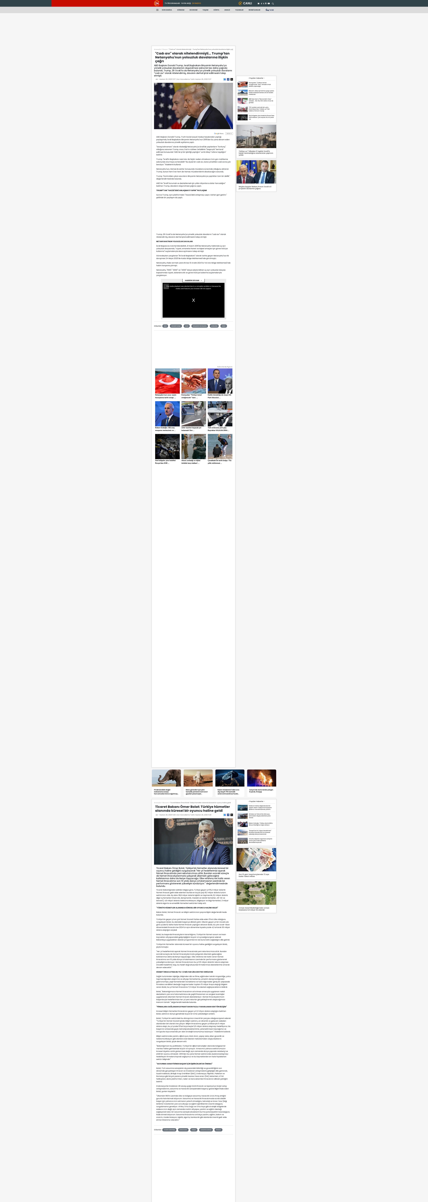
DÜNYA (216, 10)
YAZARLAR (239, 10)
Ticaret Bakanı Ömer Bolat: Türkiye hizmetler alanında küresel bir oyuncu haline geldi (200, 803)
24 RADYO (196, 3)
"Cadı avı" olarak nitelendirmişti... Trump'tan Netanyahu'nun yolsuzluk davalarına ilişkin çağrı (201, 49)
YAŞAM (205, 10)
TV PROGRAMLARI (172, 3)
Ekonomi (166, 803)
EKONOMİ (193, 10)
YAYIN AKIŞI (186, 3)
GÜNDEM (180, 10)
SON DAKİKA (167, 10)
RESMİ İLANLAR (254, 10)
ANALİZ (227, 10)
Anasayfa (157, 49)
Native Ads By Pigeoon (224, 367)
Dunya (165, 49)
